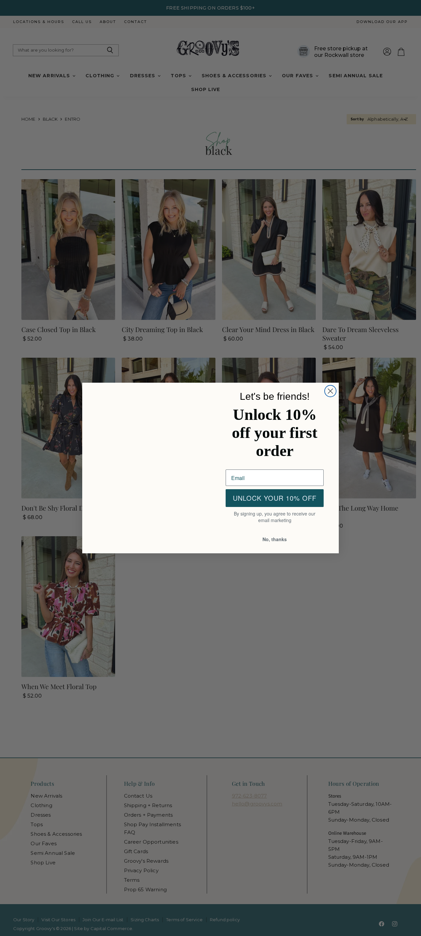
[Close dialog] (330, 390)
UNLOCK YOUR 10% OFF (274, 499)
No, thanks (274, 539)
